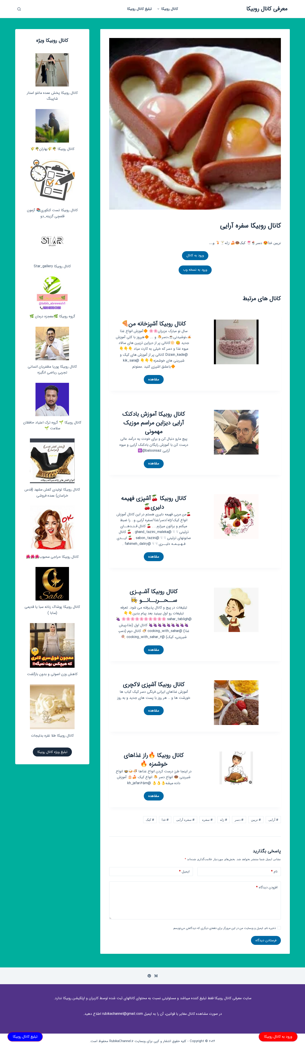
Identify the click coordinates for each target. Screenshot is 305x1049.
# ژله (223, 820)
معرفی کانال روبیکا (267, 8)
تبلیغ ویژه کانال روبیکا (52, 752)
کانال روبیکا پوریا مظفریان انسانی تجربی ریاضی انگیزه (52, 369)
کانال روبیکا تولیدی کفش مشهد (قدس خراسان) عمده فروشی (52, 492)
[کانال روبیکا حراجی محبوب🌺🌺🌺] (52, 528)
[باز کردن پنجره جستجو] (19, 9)
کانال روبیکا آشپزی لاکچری (154, 684)
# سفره (207, 820)
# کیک (150, 820)
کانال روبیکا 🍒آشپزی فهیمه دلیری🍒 (153, 503)
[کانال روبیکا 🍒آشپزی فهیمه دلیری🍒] (236, 516)
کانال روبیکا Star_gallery (52, 266)
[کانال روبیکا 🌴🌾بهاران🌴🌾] (52, 126)
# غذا (165, 820)
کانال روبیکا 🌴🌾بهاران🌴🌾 (52, 149)
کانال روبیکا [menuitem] (169, 9)
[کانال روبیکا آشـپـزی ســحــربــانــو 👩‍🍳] (236, 609)
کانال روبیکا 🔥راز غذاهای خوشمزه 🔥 (154, 760)
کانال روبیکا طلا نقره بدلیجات (52, 735)
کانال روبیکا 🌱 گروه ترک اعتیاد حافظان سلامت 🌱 (52, 425)
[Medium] (156, 975)
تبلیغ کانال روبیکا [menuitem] (139, 9)
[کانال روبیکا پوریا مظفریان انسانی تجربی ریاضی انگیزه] (52, 343)
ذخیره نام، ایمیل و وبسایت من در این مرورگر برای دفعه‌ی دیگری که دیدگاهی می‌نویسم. (224, 928)
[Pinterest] (149, 975)
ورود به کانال (195, 255)
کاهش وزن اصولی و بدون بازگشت (52, 674)
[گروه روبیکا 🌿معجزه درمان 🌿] (52, 293)
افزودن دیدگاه (267, 887)
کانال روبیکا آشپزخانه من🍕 (153, 324)
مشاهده (151, 380)
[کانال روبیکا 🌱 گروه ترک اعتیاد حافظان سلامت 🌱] (52, 399)
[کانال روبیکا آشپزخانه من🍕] (236, 341)
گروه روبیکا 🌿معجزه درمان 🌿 (52, 316)
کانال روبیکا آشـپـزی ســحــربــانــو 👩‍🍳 (154, 596)
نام (274, 871)
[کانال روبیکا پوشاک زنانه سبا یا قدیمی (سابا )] (52, 583)
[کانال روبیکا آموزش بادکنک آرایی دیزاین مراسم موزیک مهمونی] (236, 432)
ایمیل (184, 871)
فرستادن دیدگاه (265, 940)
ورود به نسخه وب (195, 269)
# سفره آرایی (185, 820)
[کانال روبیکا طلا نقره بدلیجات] (52, 707)
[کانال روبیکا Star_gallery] (52, 243)
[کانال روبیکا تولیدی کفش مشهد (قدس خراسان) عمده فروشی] (52, 460)
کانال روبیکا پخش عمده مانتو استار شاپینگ (52, 95)
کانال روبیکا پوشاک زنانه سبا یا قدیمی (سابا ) (52, 609)
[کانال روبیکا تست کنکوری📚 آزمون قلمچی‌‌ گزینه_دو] (52, 181)
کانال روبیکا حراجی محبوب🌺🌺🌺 (52, 557)
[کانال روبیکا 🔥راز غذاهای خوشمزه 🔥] (236, 767)
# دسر (239, 820)
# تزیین (256, 820)
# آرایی (273, 820)
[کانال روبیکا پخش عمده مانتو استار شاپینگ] (52, 69)
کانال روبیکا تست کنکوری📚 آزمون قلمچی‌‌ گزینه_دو (52, 213)
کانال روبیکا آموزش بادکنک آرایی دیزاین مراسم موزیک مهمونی (153, 423)
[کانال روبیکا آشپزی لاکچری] (236, 702)
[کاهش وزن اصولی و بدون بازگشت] (52, 645)
